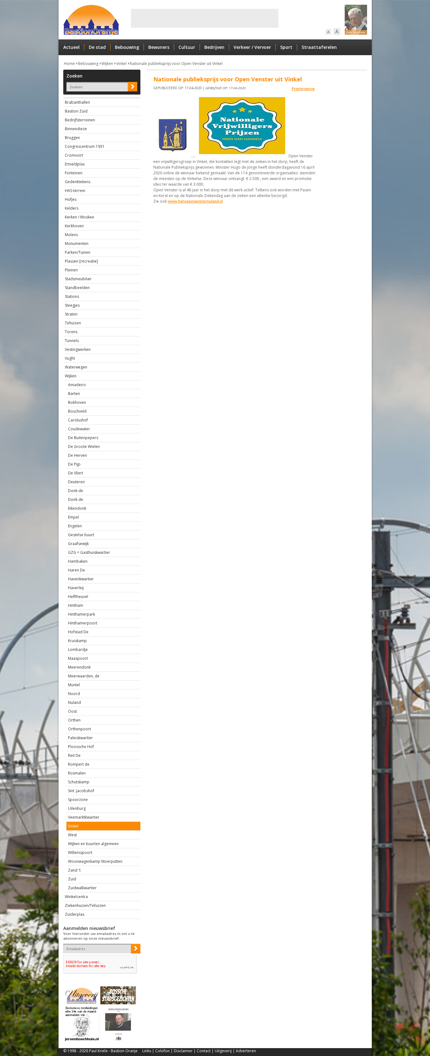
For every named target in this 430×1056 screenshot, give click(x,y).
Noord (74, 693)
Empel (73, 517)
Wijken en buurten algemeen (93, 843)
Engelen (75, 526)
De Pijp (74, 464)
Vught (70, 358)
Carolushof (78, 420)
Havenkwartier (81, 579)
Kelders (71, 208)
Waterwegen (76, 367)
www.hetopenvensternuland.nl (195, 201)
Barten (74, 393)
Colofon (162, 1050)
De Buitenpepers (83, 437)
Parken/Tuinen (77, 252)
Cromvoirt (74, 155)
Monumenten (76, 243)
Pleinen (71, 270)
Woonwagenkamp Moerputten (95, 861)
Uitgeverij (223, 1050)
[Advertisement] (204, 18)
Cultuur (186, 47)
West (72, 835)
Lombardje (78, 649)
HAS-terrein (75, 190)
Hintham (75, 605)
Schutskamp (78, 782)
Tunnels (72, 340)
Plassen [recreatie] (81, 261)
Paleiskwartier (80, 737)
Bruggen (72, 137)
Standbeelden (77, 287)
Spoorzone (78, 799)
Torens (71, 331)
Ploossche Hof (81, 746)
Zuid (72, 879)
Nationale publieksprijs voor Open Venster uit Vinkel (176, 63)
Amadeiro (77, 384)
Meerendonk (79, 667)
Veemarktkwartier (83, 817)
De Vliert (75, 473)
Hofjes (70, 199)
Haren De (76, 570)
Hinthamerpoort (82, 623)
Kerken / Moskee (79, 217)
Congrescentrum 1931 (85, 146)
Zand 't (74, 870)
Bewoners (158, 47)
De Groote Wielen (84, 446)
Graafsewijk (78, 543)
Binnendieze (76, 128)
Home (69, 63)
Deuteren (76, 481)
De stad (97, 47)
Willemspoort (80, 852)
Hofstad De (78, 632)
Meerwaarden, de (83, 676)
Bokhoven (77, 402)
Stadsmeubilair (78, 278)
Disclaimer (183, 1050)
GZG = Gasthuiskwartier (89, 552)
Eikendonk (77, 508)
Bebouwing (127, 47)
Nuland (74, 702)
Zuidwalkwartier (82, 888)
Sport (286, 47)
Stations (72, 296)
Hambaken (78, 561)
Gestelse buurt (81, 534)
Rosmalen (77, 773)
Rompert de (78, 764)
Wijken (107, 63)
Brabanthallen (77, 102)
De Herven (77, 455)
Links (146, 1050)
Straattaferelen (319, 47)
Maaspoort (78, 658)
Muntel (74, 685)
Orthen (74, 720)
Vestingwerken (78, 349)
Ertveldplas (75, 164)
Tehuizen (73, 323)
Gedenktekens (77, 181)
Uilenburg (77, 808)
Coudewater (79, 429)
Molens (71, 234)
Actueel (71, 47)
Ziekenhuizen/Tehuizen (85, 905)
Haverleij (76, 587)
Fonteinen (73, 173)
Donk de (75, 490)
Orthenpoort (79, 729)
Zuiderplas (74, 914)
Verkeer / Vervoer (252, 47)
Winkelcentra (76, 896)
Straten (71, 314)
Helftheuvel (78, 596)
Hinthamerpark (81, 614)
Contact (204, 1050)
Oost (72, 711)
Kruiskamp (77, 640)
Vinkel (121, 63)
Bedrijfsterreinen (80, 120)
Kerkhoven (74, 226)
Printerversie (303, 88)
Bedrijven (214, 47)
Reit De (74, 755)
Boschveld (77, 411)
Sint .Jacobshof (81, 790)
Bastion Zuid (76, 111)
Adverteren (246, 1050)
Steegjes (72, 305)
